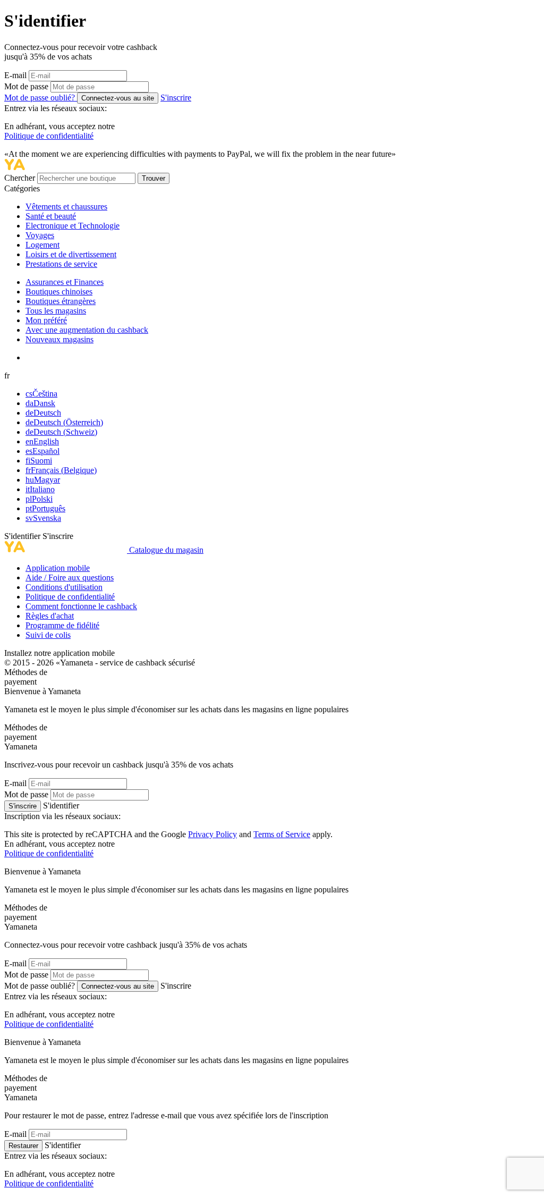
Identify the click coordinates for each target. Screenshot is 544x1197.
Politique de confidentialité (49, 135)
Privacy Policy (212, 834)
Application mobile (58, 567)
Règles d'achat (50, 615)
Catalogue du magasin (166, 549)
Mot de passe (26, 86)
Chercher (20, 177)
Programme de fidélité (62, 625)
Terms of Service (281, 834)
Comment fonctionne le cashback (81, 606)
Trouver (153, 178)
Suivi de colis (48, 634)
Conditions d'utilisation (64, 587)
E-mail (15, 75)
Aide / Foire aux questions (70, 577)
